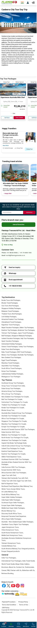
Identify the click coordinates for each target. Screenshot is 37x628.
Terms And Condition (9, 605)
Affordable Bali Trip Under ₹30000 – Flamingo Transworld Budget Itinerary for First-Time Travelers (15, 185)
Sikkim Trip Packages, (27, 327)
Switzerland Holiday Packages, (12, 344)
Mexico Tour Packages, (9, 355)
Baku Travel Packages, (9, 352)
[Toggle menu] (33, 2)
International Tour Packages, (12, 561)
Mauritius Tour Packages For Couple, (14, 424)
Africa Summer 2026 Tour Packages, (14, 473)
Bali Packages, (6, 336)
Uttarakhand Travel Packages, (11, 322)
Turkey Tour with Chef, (9, 481)
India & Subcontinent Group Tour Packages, (16, 446)
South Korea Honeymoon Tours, (12, 533)
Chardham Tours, (7, 524)
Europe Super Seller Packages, (12, 505)
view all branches (18, 224)
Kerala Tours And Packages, (11, 300)
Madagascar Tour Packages (11, 377)
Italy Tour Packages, (27, 338)
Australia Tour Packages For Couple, (14, 416)
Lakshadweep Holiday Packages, (12, 374)
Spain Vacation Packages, (10, 341)
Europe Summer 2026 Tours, (11, 470)
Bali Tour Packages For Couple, (12, 399)
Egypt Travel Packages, (9, 360)
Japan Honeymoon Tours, (10, 527)
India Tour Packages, (9, 558)
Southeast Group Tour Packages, (13, 383)
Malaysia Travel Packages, (10, 311)
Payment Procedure (8, 602)
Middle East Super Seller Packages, (13, 508)
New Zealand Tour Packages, (11, 357)
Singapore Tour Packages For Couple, (14, 421)
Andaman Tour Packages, (26, 330)
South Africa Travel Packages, (12, 368)
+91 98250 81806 (12, 252)
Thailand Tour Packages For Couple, (14, 405)
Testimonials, (29, 567)
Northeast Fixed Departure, (11, 486)
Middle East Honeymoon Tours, (12, 535)
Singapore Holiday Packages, (11, 308)
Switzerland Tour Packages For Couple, (15, 402)
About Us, (12, 567)
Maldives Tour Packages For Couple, (14, 435)
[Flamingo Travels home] (9, 2)
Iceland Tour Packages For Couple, (13, 448)
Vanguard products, (28, 549)
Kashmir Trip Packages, (9, 330)
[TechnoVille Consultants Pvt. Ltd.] (8, 594)
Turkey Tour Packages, (26, 347)
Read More (6, 145)
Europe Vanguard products (11, 551)
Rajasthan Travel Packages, (11, 325)
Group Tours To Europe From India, (13, 386)
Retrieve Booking (7, 573)
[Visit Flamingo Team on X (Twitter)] (8, 585)
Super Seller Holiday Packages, (12, 497)
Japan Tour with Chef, (9, 475)
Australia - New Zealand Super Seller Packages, (18, 522)
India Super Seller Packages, (11, 500)
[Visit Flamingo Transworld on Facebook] (4, 585)
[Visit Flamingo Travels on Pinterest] (17, 585)
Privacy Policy (23, 602)
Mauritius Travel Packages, (10, 363)
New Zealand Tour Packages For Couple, (15, 397)
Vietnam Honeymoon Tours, (11, 543)
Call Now (7, 117)
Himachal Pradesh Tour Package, (13, 319)
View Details (19, 117)
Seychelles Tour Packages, (11, 366)
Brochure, (5, 567)
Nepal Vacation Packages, (10, 327)
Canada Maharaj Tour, (9, 546)
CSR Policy (5, 607)
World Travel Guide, (8, 564)
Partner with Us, (16, 570)
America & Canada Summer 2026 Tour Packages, (18, 429)
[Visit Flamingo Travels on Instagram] (22, 585)
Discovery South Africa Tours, (12, 513)
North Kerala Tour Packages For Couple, (15, 437)
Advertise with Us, (28, 570)
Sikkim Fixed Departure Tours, (11, 457)
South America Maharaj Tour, (11, 549)
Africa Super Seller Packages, (11, 519)
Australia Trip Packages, (26, 355)
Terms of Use (23, 605)
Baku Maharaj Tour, (26, 486)
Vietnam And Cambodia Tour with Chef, (15, 478)
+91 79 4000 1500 (25, 252)
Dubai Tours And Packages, (11, 349)
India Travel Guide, (28, 561)
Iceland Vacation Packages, (11, 338)
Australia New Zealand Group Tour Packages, (17, 413)
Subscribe (29, 212)
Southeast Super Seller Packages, (13, 503)
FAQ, (8, 570)
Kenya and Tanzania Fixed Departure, (14, 516)
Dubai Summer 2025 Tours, (11, 432)
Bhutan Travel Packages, (10, 303)
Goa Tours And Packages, (10, 306)
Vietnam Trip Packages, (9, 333)
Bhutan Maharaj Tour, (9, 511)
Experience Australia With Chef (13, 97)
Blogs (18, 564)
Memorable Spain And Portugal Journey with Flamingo (10, 135)
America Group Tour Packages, (12, 391)
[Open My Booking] (28, 2)
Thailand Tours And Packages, (12, 314)
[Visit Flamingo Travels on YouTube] (13, 585)
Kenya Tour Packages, (9, 371)
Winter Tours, (6, 489)
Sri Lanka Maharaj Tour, (9, 492)
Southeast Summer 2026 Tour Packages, (15, 459)
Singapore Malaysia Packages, (22, 336)
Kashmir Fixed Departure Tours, (12, 451)
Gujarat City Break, (8, 443)
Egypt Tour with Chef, (24, 481)
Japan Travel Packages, (26, 333)
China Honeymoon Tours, (10, 530)
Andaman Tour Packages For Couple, (14, 440)
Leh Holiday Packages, (9, 317)
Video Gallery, (24, 564)
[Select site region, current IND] (22, 2)
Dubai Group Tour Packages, (11, 388)
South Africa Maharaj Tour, (11, 494)
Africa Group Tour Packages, (11, 394)
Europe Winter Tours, (18, 489)
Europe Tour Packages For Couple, (13, 427)
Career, (4, 570)
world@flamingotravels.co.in (15, 255)
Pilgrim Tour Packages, (21, 524)
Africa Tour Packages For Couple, (13, 418)
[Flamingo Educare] (20, 594)
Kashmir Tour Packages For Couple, (14, 454)
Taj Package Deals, (20, 443)
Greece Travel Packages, (10, 347)
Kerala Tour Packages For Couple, (13, 408)
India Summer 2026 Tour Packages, (13, 467)
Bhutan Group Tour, (8, 410)
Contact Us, (20, 567)
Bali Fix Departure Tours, (10, 484)
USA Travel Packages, (24, 352)
